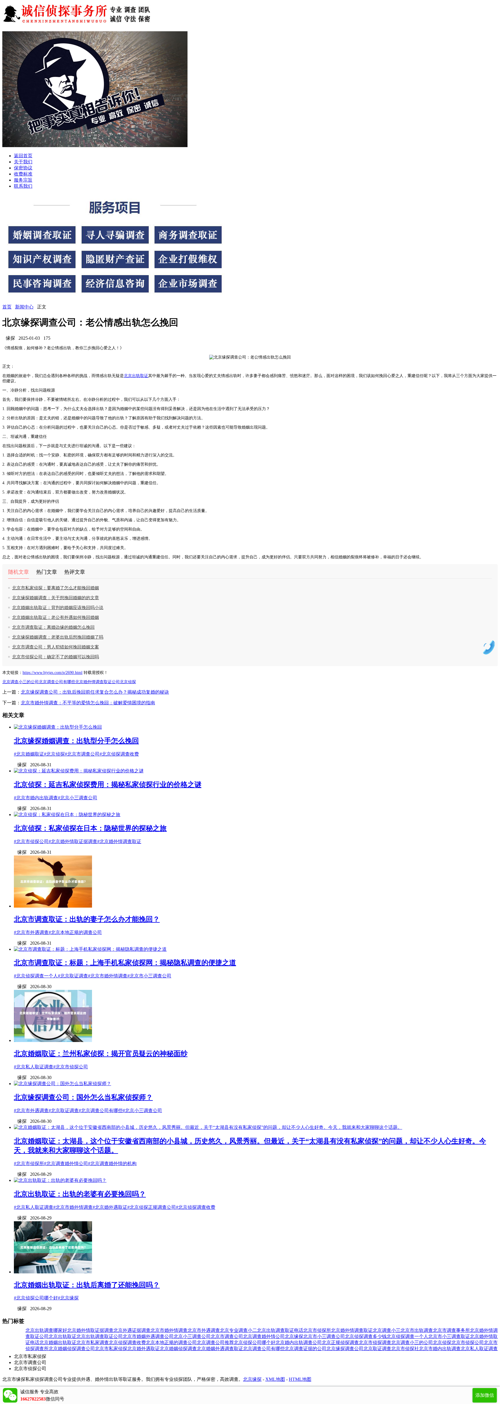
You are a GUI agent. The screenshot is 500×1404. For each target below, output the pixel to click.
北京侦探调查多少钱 (366, 1336)
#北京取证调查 (73, 975)
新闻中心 (24, 306)
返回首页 (23, 155)
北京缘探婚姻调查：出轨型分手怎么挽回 (76, 741)
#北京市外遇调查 (31, 932)
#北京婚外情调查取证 (119, 841)
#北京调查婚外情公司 (66, 1163)
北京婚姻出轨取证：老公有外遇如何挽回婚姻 (55, 617)
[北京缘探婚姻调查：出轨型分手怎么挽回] (58, 727)
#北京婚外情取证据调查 (73, 841)
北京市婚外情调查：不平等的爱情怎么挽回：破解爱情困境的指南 (88, 702)
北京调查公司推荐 (215, 1342)
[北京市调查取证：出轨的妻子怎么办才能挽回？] (53, 906)
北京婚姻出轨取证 (57, 1342)
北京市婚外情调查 (169, 1330)
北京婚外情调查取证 (352, 1330)
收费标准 (23, 173)
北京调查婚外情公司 (264, 1336)
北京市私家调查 (92, 1342)
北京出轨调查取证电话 (280, 1330)
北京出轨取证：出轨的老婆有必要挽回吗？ (80, 1194)
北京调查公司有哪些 (57, 682)
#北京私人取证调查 (33, 1066)
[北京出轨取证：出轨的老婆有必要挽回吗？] (60, 1180)
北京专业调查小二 (238, 1330)
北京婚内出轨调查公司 (298, 1342)
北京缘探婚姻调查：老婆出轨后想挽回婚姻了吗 (57, 637)
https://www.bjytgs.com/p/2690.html (52, 672)
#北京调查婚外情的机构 (112, 1163)
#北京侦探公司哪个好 (36, 1297)
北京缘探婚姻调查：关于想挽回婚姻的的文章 (55, 597)
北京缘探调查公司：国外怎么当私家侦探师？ (83, 1097)
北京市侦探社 (405, 1348)
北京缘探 (294, 1336)
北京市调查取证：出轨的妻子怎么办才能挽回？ (87, 919)
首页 (7, 306)
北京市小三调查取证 (449, 1336)
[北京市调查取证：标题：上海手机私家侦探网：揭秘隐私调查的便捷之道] (90, 949)
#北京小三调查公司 (77, 797)
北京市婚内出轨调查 (440, 1348)
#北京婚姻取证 (29, 754)
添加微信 (484, 1395)
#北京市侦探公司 (31, 841)
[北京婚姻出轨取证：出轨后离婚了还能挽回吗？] (53, 1271)
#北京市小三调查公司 (149, 975)
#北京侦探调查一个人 (36, 975)
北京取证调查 (377, 1348)
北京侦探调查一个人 (407, 1336)
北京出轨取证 (136, 376)
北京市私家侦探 (111, 1348)
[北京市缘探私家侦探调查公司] (77, 23)
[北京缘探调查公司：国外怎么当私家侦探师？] (62, 1083)
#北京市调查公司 (82, 754)
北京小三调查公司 (192, 1336)
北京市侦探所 (317, 1330)
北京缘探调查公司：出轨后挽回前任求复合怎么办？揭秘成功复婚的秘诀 (95, 692)
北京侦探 (128, 682)
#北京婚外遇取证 (110, 1207)
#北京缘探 (68, 1297)
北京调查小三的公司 (20, 682)
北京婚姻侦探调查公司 (72, 1348)
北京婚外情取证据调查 (90, 1330)
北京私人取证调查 (479, 1348)
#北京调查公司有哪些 (101, 1110)
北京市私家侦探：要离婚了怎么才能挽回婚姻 (55, 588)
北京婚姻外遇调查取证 (220, 1348)
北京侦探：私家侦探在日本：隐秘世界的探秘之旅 (90, 828)
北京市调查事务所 (451, 1330)
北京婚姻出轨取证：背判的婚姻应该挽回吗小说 (57, 607)
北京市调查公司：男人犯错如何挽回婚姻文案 (55, 647)
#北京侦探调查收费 (119, 754)
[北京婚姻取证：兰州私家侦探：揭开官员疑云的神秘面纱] (53, 1040)
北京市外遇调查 (204, 1330)
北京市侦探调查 (375, 1342)
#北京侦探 (54, 754)
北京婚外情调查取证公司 (97, 682)
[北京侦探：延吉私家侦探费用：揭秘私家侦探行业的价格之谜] (79, 770)
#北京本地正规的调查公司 (75, 932)
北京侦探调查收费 (127, 1342)
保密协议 (23, 167)
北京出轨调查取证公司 (99, 1336)
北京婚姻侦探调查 (178, 1348)
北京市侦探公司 (467, 1342)
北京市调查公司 (227, 1336)
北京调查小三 (386, 1330)
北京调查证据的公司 (305, 1348)
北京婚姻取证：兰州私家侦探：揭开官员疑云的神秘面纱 (101, 1053)
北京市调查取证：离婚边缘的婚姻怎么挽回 (53, 627)
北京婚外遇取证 (143, 1348)
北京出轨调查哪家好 (46, 1330)
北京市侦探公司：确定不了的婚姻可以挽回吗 (55, 657)
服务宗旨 (23, 180)
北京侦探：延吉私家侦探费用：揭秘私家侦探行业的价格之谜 (107, 784)
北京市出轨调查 (416, 1330)
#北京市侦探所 (29, 1163)
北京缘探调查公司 (344, 1348)
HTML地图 (300, 1379)
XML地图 (275, 1379)
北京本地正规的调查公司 (171, 1342)
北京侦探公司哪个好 (254, 1342)
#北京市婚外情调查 (107, 975)
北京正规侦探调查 (340, 1342)
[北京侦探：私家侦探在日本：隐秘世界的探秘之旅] (67, 814)
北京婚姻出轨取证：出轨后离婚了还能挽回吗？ (87, 1285)
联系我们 (23, 186)
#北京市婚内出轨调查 (36, 797)
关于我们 (23, 161)
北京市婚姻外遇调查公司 (148, 1336)
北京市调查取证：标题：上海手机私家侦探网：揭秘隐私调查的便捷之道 (125, 962)
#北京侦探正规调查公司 (151, 1207)
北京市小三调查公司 (324, 1336)
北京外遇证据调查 (131, 1330)
